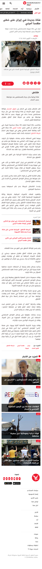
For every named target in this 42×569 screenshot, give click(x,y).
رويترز (36, 35)
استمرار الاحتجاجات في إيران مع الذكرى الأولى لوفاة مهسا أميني (17, 222)
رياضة (36, 538)
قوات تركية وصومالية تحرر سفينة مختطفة (24, 434)
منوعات (36, 534)
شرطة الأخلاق (35, 133)
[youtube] (12, 478)
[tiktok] (7, 478)
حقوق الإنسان (12, 108)
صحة (36, 542)
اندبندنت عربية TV (33, 549)
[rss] (4, 478)
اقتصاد (15, 8)
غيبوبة (27, 348)
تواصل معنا (34, 502)
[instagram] (14, 478)
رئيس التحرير (34, 498)
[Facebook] (20, 478)
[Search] (11, 3)
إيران (28, 346)
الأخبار (37, 8)
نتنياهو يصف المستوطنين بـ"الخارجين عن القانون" (21, 381)
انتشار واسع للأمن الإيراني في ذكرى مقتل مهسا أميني (18, 239)
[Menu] (3, 3)
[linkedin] (9, 478)
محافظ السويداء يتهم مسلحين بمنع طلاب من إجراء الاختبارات (21, 461)
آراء (22, 8)
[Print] (24, 83)
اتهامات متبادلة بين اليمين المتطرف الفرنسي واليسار (23, 407)
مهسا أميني (17, 127)
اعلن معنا (35, 505)
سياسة (29, 8)
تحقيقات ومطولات (32, 545)
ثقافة (7, 8)
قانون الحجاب (35, 348)
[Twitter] (17, 478)
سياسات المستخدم (32, 490)
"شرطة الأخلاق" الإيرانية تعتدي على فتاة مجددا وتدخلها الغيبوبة (16, 230)
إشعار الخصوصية (33, 494)
